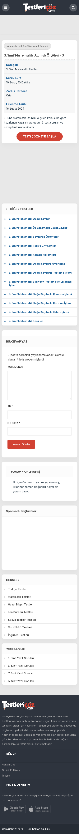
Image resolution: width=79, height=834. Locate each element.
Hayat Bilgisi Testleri (20, 604)
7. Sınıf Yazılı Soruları (21, 673)
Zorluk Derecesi (17, 91)
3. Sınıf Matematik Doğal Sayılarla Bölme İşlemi (39, 312)
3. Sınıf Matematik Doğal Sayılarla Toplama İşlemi (40, 272)
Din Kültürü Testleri (20, 627)
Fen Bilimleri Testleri (20, 612)
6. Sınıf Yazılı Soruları (21, 665)
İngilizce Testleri (18, 635)
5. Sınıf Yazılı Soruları (21, 658)
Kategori (12, 64)
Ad (10, 406)
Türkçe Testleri (17, 589)
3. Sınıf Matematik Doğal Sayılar (29, 219)
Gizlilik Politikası (11, 770)
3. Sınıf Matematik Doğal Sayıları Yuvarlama (37, 263)
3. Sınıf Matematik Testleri (22, 69)
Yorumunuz (15, 366)
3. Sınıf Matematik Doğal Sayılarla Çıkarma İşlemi (40, 294)
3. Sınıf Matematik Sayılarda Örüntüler (34, 236)
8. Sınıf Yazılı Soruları (21, 681)
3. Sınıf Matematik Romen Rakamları (32, 254)
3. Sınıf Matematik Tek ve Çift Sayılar (32, 245)
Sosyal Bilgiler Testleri (22, 619)
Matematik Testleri (19, 596)
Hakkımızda (9, 764)
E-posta (13, 423)
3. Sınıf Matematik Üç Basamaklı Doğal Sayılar (38, 228)
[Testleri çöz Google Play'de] (14, 809)
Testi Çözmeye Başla (39, 136)
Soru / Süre (13, 77)
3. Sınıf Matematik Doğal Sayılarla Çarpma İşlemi (40, 303)
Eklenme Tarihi (16, 104)
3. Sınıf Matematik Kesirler (26, 321)
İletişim (6, 775)
